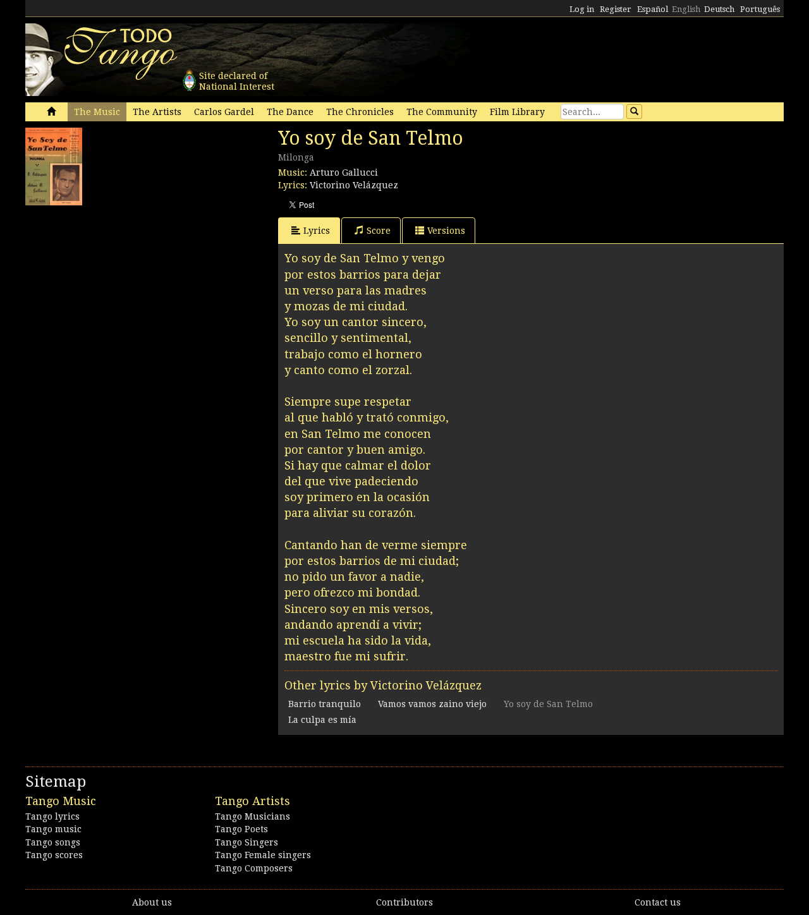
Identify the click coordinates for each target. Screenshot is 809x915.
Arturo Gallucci (344, 172)
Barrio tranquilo (324, 704)
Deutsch (719, 9)
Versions (446, 231)
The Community (441, 112)
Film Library (517, 112)
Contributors (404, 902)
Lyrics (316, 231)
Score (379, 231)
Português (760, 9)
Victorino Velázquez (354, 185)
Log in (581, 9)
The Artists (157, 112)
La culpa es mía (322, 720)
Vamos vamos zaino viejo (432, 704)
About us (152, 902)
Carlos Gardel (224, 112)
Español (652, 9)
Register (615, 9)
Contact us (658, 902)
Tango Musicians (252, 816)
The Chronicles (360, 112)
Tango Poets (241, 829)
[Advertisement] (120, 291)
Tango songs (52, 842)
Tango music (53, 829)
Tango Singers (246, 842)
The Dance (290, 112)
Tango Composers (254, 868)
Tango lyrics (52, 816)
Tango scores (54, 855)
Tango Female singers (263, 855)
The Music (97, 112)
